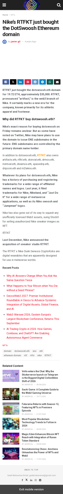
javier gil (15, 41)
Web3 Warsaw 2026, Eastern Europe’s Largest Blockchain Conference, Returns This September (33, 319)
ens (34, 351)
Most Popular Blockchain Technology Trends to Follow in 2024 (39, 422)
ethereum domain (12, 355)
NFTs (13, 15)
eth (41, 351)
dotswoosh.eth (22, 351)
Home (5, 15)
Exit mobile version (31, 489)
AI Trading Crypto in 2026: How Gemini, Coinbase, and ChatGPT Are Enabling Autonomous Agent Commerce (29, 333)
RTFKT (48, 355)
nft (25, 355)
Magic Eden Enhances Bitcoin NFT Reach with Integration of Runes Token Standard (40, 437)
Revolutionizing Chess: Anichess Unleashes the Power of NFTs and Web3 (40, 452)
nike (39, 355)
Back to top (31, 470)
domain (7, 351)
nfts (32, 355)
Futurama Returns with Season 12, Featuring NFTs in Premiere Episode (40, 407)
